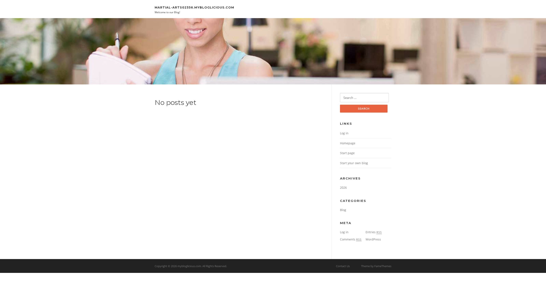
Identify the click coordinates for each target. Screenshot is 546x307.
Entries (374, 232)
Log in (344, 133)
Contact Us (343, 266)
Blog (343, 210)
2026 (343, 187)
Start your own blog (354, 163)
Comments (351, 239)
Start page (347, 153)
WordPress (373, 239)
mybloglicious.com (189, 266)
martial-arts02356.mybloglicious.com (194, 7)
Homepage (347, 143)
